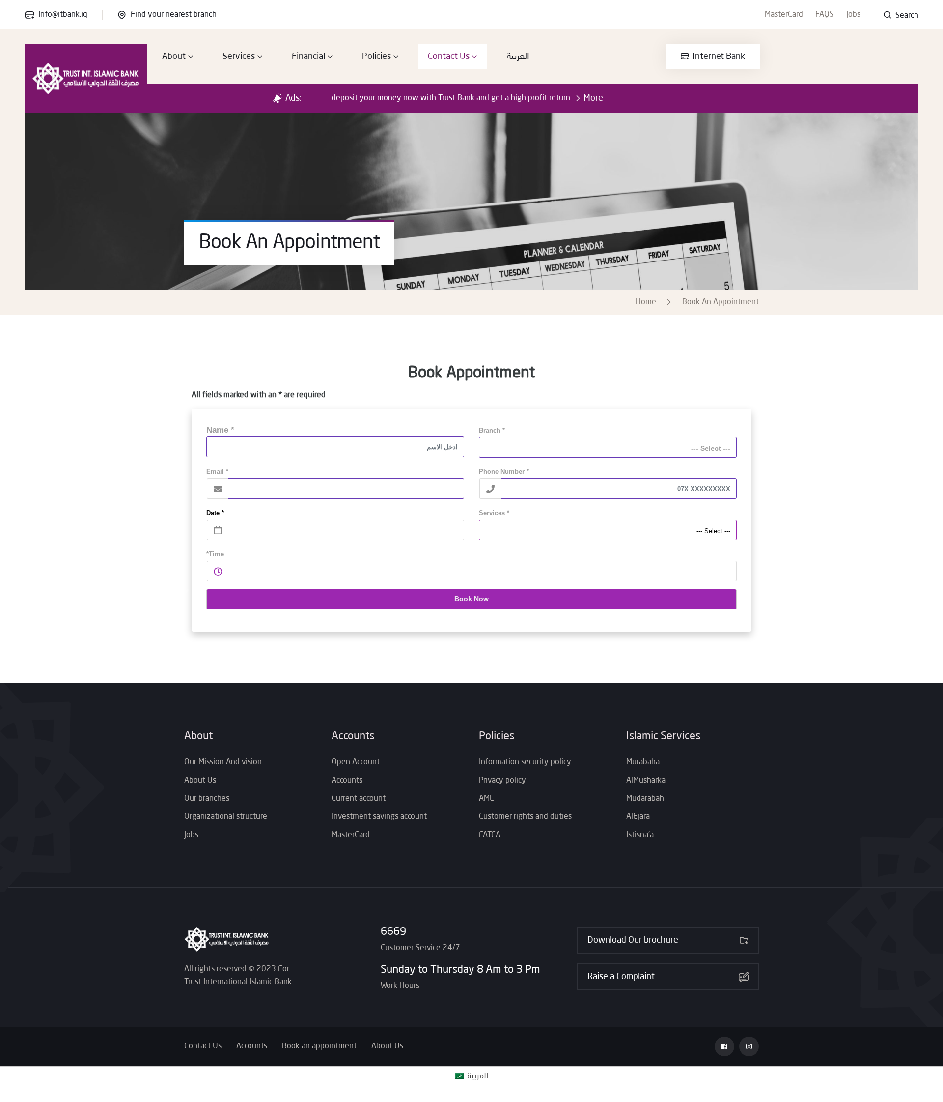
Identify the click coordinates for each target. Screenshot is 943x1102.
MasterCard (784, 15)
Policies (376, 56)
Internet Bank (719, 56)
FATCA (489, 835)
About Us (200, 780)
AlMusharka (646, 780)
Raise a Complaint (621, 976)
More (593, 98)
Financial (308, 56)
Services (238, 56)
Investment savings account (379, 817)
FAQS (824, 15)
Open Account (356, 762)
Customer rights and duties (525, 817)
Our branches (206, 799)
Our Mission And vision (223, 762)
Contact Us (449, 56)
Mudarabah (645, 799)
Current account (359, 799)
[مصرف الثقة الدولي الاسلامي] (86, 78)
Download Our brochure (632, 940)
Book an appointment (319, 1046)
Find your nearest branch (174, 15)
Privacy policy (502, 780)
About (174, 56)
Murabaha (643, 762)
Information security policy (525, 762)
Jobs (853, 15)
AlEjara (638, 817)
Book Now (471, 599)
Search (905, 16)
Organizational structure (225, 817)
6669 (393, 932)
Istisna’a (640, 835)
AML (486, 799)
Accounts (347, 780)
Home (648, 302)
